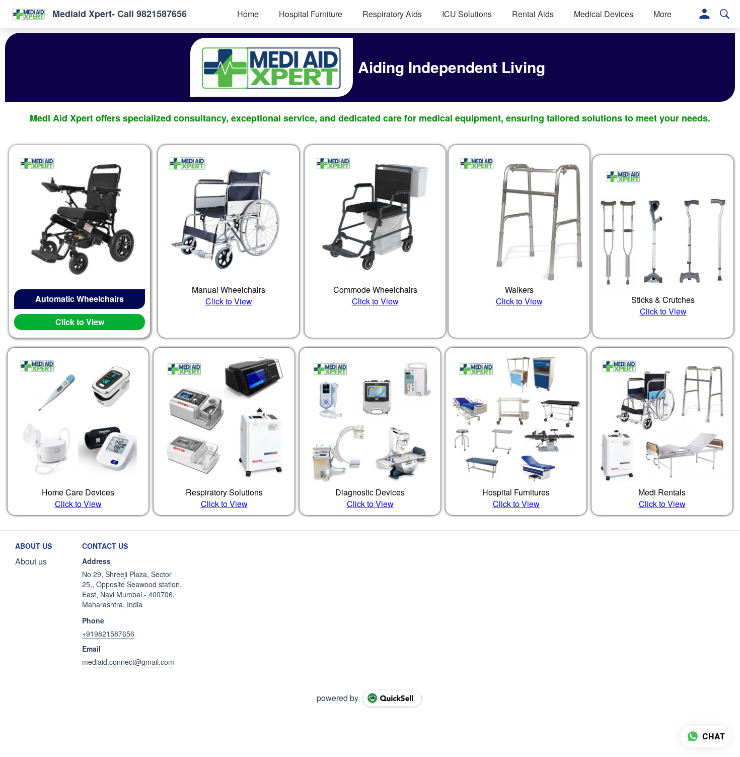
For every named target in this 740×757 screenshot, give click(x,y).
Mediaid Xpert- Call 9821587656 (119, 14)
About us (31, 561)
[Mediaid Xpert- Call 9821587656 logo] (28, 14)
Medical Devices (603, 14)
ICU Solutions (467, 14)
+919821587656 (108, 633)
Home (248, 14)
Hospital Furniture (310, 14)
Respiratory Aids (392, 14)
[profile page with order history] (705, 14)
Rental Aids (533, 14)
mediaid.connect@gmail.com (128, 662)
